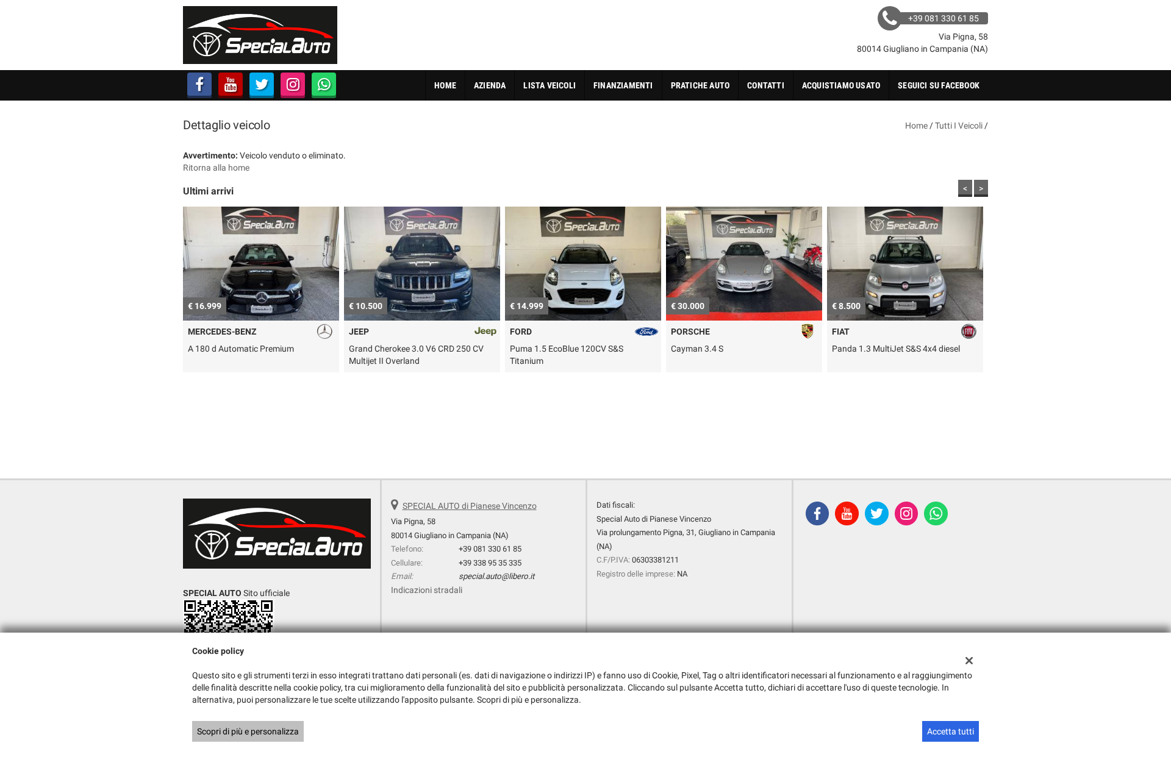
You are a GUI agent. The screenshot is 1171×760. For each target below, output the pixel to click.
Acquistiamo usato (841, 85)
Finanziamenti (623, 85)
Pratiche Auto (700, 85)
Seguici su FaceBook (938, 85)
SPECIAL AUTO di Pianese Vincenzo (470, 506)
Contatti (765, 85)
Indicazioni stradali (426, 590)
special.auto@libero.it (496, 576)
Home (445, 85)
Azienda (490, 85)
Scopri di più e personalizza (248, 731)
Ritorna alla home (216, 167)
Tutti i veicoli (959, 125)
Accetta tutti (950, 731)
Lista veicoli (549, 85)
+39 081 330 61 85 (490, 548)
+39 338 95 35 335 (490, 562)
